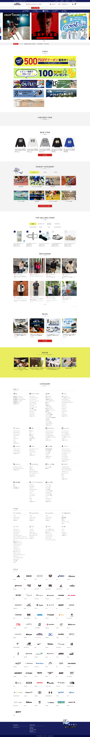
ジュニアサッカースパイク (33, 397)
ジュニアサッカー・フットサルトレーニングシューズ (20, 539)
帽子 (62, 474)
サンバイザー (64, 532)
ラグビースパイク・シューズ (33, 448)
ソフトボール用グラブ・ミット (50, 400)
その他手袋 (47, 419)
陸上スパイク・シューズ (17, 551)
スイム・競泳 (15, 560)
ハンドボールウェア (16, 450)
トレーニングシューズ (32, 399)
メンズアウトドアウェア (65, 466)
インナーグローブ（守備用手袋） (51, 417)
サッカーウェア (31, 405)
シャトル (14, 437)
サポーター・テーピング (65, 521)
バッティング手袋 (48, 416)
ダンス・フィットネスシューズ (34, 472)
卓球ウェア (31, 435)
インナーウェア (31, 474)
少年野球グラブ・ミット (49, 399)
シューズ (30, 492)
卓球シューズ (31, 434)
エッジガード (64, 405)
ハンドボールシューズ (16, 448)
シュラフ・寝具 (48, 489)
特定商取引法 (32, 730)
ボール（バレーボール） (65, 435)
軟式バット (47, 403)
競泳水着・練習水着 (49, 448)
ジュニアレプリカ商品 (32, 409)
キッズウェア (31, 487)
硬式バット (47, 402)
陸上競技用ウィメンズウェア (17, 400)
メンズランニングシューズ (66, 448)
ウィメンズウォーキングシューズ (18, 468)
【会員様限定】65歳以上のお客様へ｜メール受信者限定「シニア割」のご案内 (36, 43)
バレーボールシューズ (65, 430)
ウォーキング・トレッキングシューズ (19, 554)
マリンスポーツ (48, 458)
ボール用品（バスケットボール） (51, 437)
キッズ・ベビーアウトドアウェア (67, 469)
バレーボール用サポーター (66, 434)
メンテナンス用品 (48, 422)
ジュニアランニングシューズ (66, 451)
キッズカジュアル (16, 559)
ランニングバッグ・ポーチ (66, 459)
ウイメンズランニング (16, 530)
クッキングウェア (48, 487)
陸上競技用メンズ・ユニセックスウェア (19, 399)
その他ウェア (15, 520)
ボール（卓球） (31, 437)
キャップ (30, 498)
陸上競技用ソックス (16, 402)
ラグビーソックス (48, 538)
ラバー (30, 432)
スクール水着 (48, 451)
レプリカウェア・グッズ (49, 434)
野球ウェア (47, 411)
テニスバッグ (64, 408)
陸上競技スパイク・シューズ (17, 396)
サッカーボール (31, 411)
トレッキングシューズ (65, 472)
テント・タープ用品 (49, 493)
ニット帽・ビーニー (65, 533)
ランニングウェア (64, 453)
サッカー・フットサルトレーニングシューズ (20, 536)
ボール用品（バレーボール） (66, 437)
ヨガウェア (31, 466)
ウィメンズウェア (32, 486)
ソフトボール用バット (49, 406)
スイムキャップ (48, 453)
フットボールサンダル (32, 403)
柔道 (14, 484)
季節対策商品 (64, 517)
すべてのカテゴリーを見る (45, 206)
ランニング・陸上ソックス (49, 529)
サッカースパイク (32, 396)
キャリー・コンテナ (48, 484)
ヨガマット (31, 468)
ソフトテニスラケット (65, 399)
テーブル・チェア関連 (49, 490)
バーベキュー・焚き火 (49, 495)
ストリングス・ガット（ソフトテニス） (67, 402)
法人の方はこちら (16, 727)
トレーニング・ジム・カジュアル (18, 557)
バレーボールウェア (65, 432)
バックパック (31, 529)
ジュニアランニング (16, 532)
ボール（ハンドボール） (17, 451)
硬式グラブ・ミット (48, 396)
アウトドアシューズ (65, 471)
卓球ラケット (31, 430)
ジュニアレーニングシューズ (33, 400)
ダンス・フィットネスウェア (33, 471)
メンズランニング (16, 529)
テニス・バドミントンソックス (50, 530)
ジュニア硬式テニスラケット (66, 397)
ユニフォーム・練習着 (49, 414)
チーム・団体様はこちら (63, 4)
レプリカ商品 (31, 408)
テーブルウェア (48, 492)
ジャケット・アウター (16, 517)
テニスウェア (64, 409)
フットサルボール (32, 413)
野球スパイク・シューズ (49, 408)
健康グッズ (47, 468)
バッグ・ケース (48, 420)
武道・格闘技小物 (16, 487)
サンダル (14, 562)
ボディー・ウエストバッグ (33, 533)
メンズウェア (31, 484)
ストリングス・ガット (16, 432)
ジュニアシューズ (32, 493)
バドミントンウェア (16, 435)
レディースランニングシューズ (66, 450)
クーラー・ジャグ (48, 486)
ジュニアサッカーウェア (33, 406)
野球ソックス (48, 532)
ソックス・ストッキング (49, 423)
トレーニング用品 (48, 466)
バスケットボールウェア (49, 432)
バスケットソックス (49, 533)
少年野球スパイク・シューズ (50, 409)
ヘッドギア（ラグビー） (32, 451)
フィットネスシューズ (16, 550)
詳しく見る (45, 155)
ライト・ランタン (48, 500)
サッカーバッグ (31, 414)
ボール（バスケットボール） (50, 435)
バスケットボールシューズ (50, 430)
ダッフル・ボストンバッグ (33, 535)
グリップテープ (64, 403)
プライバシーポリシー (33, 732)
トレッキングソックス (49, 536)
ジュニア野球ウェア (49, 413)
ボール (63, 515)
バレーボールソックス (49, 535)
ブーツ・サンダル (32, 495)
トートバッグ (31, 530)
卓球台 (30, 440)
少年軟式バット (48, 405)
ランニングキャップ (65, 458)
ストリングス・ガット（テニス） (66, 400)
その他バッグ (31, 538)
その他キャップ (64, 535)
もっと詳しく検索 (35, 8)
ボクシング (15, 486)
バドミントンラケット (16, 430)
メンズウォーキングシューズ (17, 466)
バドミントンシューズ (16, 434)
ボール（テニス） (64, 414)
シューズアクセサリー (32, 402)
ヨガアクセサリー (32, 469)
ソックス (63, 413)
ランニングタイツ (64, 455)
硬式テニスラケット (65, 396)
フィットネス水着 (48, 450)
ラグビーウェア (31, 450)
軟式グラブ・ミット (48, 397)
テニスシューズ (64, 406)
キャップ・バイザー (65, 411)
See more (45, 304)
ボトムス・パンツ (16, 518)
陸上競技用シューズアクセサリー (18, 397)
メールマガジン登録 (33, 729)
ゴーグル (47, 455)
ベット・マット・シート (49, 498)
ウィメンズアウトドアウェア (66, 468)
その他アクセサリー (16, 403)
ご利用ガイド (53, 4)
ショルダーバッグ (32, 532)
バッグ (14, 440)
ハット (63, 530)
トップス (14, 515)
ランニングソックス (65, 456)
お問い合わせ (32, 728)
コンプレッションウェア (33, 489)
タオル (63, 523)
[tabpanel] (45, 26)
